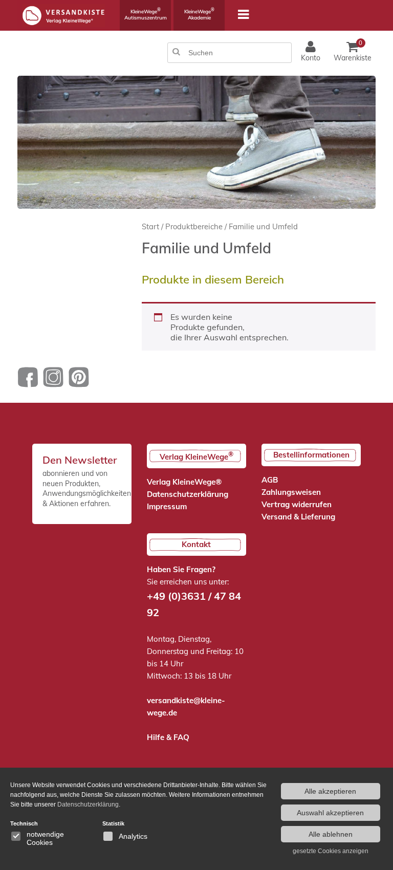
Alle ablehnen (331, 834)
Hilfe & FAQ (168, 737)
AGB (269, 480)
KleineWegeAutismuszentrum (145, 14)
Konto (310, 57)
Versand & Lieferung (298, 516)
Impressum (167, 506)
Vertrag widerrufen (296, 504)
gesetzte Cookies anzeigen (330, 851)
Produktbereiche (194, 226)
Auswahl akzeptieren (330, 813)
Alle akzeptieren (330, 791)
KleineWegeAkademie (199, 14)
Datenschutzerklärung (187, 494)
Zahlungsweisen (291, 492)
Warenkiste (353, 50)
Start (150, 226)
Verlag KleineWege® (184, 482)
